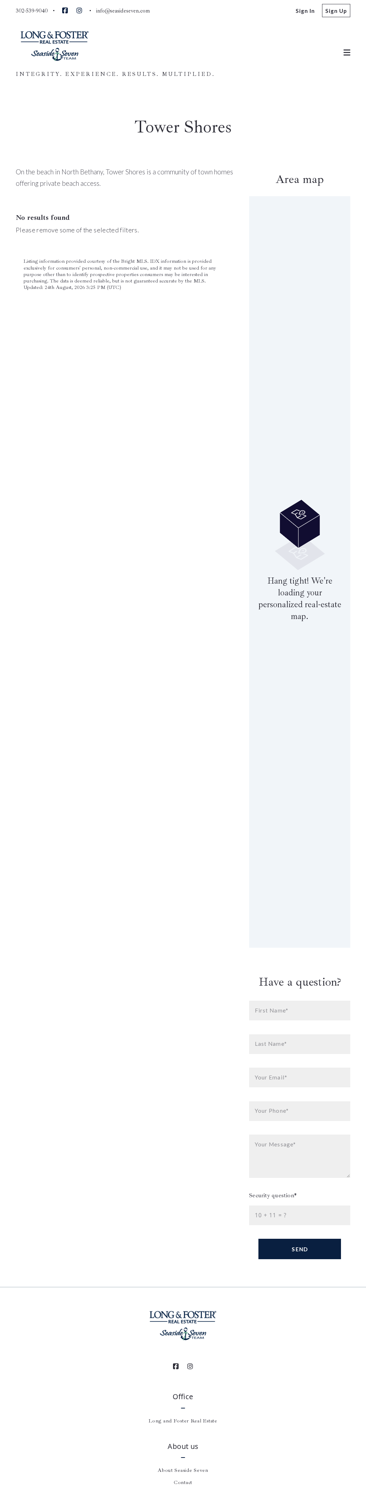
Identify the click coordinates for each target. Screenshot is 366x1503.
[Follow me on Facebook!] (65, 11)
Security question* (273, 1195)
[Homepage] (55, 46)
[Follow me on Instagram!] (79, 11)
